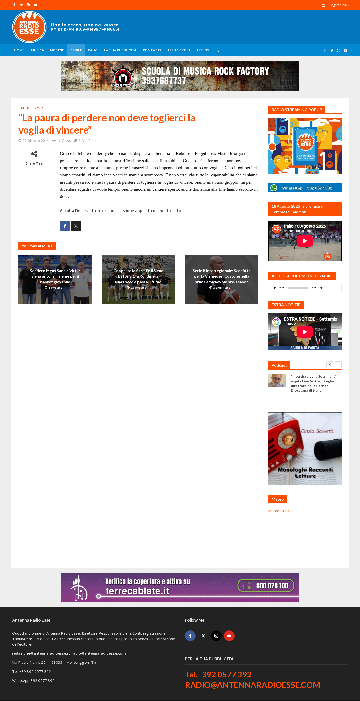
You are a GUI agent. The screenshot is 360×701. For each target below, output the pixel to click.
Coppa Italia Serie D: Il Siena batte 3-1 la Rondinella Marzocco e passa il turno (138, 276)
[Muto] (321, 288)
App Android (178, 50)
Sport (76, 50)
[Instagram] (216, 635)
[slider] (332, 289)
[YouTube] (229, 635)
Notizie (57, 50)
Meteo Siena (278, 510)
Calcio (24, 108)
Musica (37, 50)
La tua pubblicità (120, 50)
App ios (202, 50)
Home (19, 50)
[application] (305, 288)
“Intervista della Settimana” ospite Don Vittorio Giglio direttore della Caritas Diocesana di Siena (313, 383)
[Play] (275, 288)
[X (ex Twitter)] (203, 635)
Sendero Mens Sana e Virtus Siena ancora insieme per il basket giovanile (55, 276)
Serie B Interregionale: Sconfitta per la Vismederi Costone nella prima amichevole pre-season (222, 276)
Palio (93, 50)
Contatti (152, 50)
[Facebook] (190, 635)
